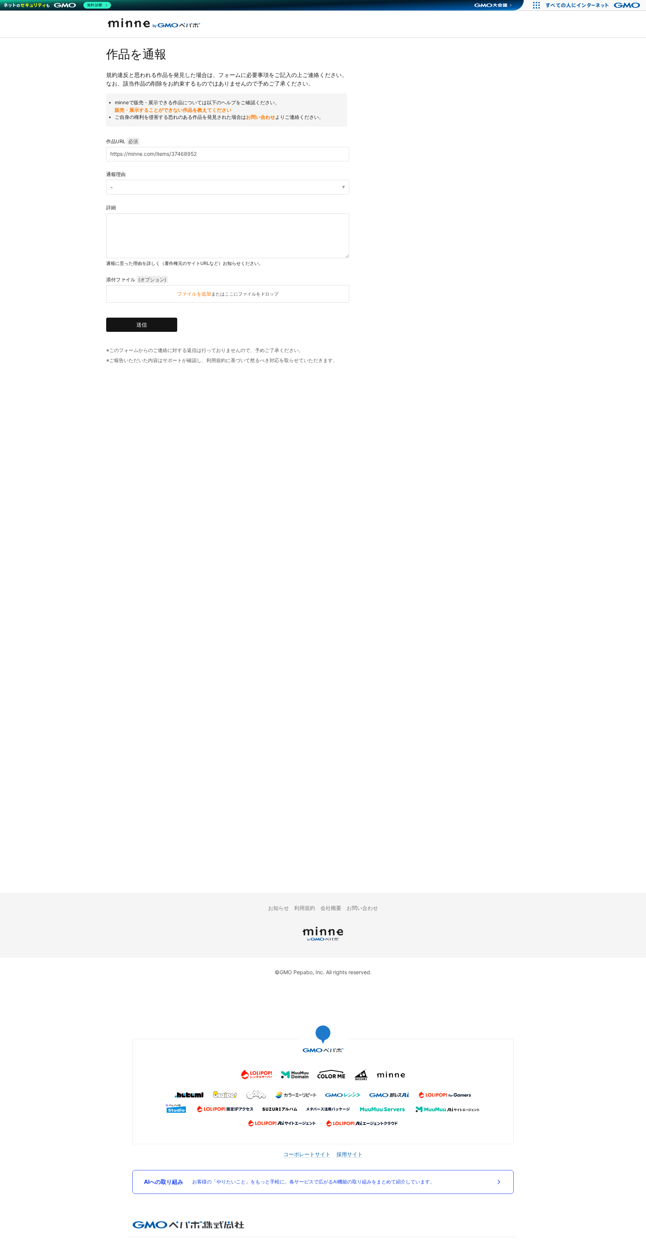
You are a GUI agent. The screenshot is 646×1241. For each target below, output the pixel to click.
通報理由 (116, 174)
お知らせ (278, 908)
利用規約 (304, 908)
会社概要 (330, 908)
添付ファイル (136, 280)
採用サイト (349, 1154)
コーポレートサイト (306, 1154)
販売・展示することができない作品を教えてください (173, 110)
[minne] (323, 942)
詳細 (111, 207)
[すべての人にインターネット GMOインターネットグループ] (594, 5)
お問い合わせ (260, 117)
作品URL (122, 141)
